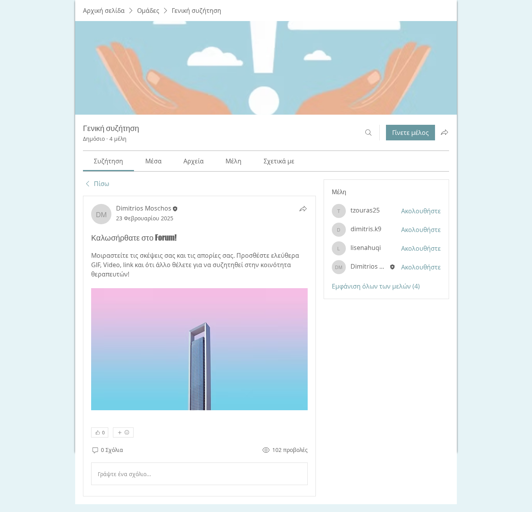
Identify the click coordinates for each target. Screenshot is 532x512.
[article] (199, 346)
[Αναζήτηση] (368, 132)
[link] (108, 161)
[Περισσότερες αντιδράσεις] (123, 432)
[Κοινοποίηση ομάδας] (444, 132)
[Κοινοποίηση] (303, 208)
